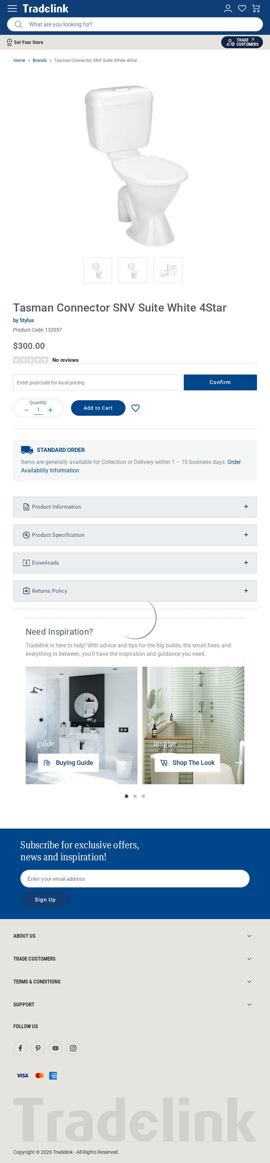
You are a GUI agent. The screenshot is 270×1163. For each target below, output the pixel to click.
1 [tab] (126, 796)
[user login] (228, 9)
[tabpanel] (81, 725)
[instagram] (73, 1048)
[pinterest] (38, 1048)
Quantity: (38, 402)
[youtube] (56, 1048)
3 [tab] (143, 796)
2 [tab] (135, 796)
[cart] (256, 9)
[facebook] (20, 1048)
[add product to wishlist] (135, 408)
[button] (97, 270)
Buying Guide (74, 762)
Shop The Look (193, 762)
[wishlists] (242, 9)
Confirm (220, 382)
